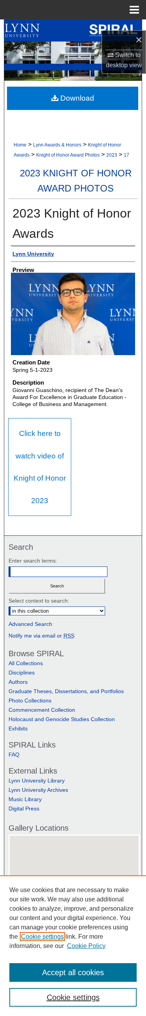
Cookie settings (42, 936)
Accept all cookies (73, 972)
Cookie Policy (86, 946)
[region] (73, 945)
